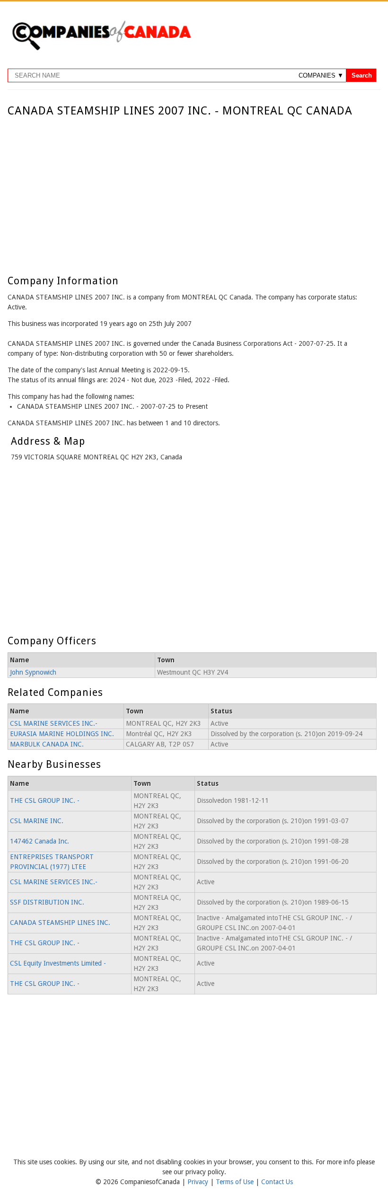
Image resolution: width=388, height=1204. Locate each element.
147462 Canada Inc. (39, 841)
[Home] (101, 49)
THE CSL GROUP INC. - (44, 800)
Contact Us (277, 1182)
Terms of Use (236, 1182)
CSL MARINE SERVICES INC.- (53, 723)
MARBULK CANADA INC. (47, 744)
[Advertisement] (192, 188)
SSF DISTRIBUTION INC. (47, 902)
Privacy (198, 1182)
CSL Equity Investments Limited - (58, 963)
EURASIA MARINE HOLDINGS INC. (62, 734)
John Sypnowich (33, 672)
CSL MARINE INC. (36, 821)
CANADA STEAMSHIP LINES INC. (60, 922)
